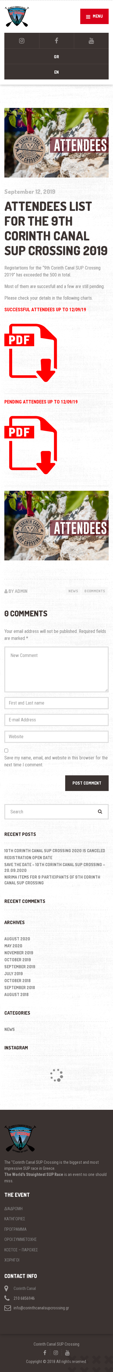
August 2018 (16, 994)
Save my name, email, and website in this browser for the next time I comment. (56, 761)
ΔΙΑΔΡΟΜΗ (13, 1208)
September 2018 (19, 987)
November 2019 (18, 952)
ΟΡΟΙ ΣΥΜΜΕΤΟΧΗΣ (20, 1239)
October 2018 (17, 980)
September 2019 (19, 966)
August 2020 (17, 938)
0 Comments (94, 591)
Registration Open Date (28, 857)
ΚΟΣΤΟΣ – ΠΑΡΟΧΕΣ (21, 1250)
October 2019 (17, 959)
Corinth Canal (25, 1288)
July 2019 (13, 973)
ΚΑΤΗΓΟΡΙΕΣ (14, 1219)
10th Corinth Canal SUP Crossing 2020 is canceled (54, 850)
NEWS (73, 591)
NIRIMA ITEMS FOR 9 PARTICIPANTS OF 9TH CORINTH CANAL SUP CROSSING (52, 880)
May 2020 (13, 945)
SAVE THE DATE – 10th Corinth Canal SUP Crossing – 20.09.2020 (54, 867)
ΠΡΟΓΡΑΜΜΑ (15, 1229)
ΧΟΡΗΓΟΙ (11, 1260)
